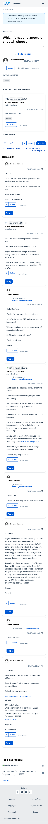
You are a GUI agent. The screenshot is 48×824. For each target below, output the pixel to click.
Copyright (12, 806)
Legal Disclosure (36, 806)
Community (16, 3)
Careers (6, 80)
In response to (22, 299)
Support (36, 812)
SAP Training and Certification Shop (19, 696)
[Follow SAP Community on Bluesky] (22, 792)
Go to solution (24, 54)
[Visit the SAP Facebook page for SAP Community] (18, 792)
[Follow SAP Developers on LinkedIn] (30, 792)
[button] (5, 68)
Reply (8, 213)
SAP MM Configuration (30, 441)
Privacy (12, 799)
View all (5, 780)
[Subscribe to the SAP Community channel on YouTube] (26, 792)
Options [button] (43, 47)
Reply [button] (41, 143)
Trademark (12, 812)
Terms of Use (36, 799)
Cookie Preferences (12, 818)
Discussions (9, 9)
